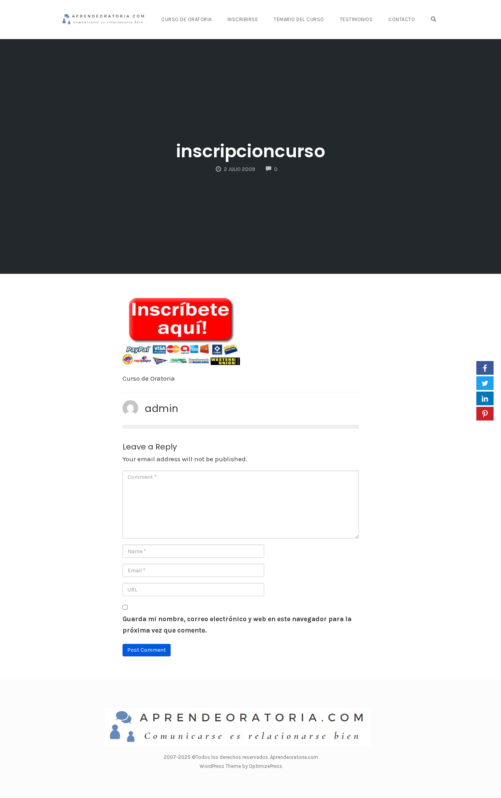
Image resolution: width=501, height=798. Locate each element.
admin (161, 408)
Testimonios (356, 19)
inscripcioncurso (250, 151)
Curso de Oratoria (186, 19)
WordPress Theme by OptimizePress (241, 766)
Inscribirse (242, 19)
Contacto (401, 19)
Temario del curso (299, 19)
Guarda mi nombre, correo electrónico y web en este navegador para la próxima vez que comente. (237, 624)
